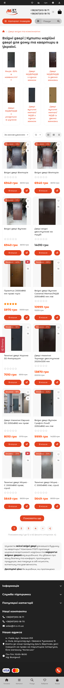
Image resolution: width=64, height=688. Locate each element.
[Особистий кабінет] (59, 2)
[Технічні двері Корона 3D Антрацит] (17, 338)
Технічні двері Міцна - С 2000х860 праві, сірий (16, 485)
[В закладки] (28, 144)
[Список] (54, 134)
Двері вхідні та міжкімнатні (24, 31)
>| (50, 528)
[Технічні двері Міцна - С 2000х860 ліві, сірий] (47, 465)
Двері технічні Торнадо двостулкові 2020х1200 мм (46, 358)
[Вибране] (32, 2)
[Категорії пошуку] (38, 21)
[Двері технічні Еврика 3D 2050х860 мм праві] (17, 403)
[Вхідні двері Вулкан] (17, 211)
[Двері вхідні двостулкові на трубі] (47, 211)
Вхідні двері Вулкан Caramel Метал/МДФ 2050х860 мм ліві (46, 293)
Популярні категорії (17, 602)
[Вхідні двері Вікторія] (17, 155)
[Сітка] (48, 134)
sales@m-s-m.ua (15, 626)
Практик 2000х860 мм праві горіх (15, 292)
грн (45, 3)
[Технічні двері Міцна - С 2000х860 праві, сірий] (17, 465)
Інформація (10, 585)
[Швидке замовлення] (27, 190)
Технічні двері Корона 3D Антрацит (16, 357)
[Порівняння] (38, 2)
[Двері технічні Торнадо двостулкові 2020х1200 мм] (47, 338)
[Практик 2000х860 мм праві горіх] (17, 273)
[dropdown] (4, 2)
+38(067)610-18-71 (39, 10)
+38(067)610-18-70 (40, 13)
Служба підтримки (16, 594)
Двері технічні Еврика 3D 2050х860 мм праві (16, 421)
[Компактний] (59, 134)
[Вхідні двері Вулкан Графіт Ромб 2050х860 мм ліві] (47, 403)
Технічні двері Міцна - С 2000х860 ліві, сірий (46, 483)
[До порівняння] (28, 150)
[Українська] (52, 2)
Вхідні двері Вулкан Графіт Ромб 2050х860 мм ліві (45, 423)
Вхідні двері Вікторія (16, 172)
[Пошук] (58, 21)
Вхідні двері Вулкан (15, 228)
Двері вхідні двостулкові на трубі (43, 231)
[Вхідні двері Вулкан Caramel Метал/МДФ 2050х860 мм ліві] (47, 273)
